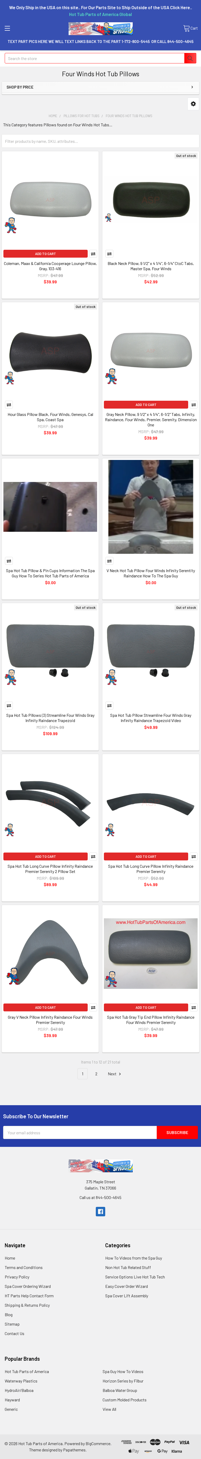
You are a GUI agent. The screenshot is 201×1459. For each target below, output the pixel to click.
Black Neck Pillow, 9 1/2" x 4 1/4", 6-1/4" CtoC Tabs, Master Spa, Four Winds (151, 266)
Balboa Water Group (120, 1390)
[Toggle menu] (7, 28)
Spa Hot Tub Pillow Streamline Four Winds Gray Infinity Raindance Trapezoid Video (150, 718)
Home (10, 1257)
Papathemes (74, 1449)
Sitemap (12, 1323)
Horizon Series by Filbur (123, 1380)
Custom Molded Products (125, 1399)
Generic (11, 1409)
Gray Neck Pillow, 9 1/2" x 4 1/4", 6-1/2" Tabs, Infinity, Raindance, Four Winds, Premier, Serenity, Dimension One (151, 419)
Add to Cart (45, 254)
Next (112, 1073)
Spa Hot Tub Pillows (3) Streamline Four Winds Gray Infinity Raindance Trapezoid (50, 718)
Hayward (12, 1399)
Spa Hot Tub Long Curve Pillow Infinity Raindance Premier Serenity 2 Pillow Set (50, 869)
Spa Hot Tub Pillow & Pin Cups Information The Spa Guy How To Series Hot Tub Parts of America (50, 573)
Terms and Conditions (24, 1267)
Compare (93, 254)
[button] (193, 103)
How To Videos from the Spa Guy (133, 1257)
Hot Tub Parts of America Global (100, 14)
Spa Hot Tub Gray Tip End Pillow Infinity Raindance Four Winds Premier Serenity (150, 1020)
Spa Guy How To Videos (123, 1371)
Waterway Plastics (21, 1380)
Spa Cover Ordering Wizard (28, 1286)
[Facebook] (100, 1211)
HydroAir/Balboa (19, 1390)
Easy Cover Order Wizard (126, 1286)
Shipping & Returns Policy (27, 1305)
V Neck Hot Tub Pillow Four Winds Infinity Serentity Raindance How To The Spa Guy (151, 573)
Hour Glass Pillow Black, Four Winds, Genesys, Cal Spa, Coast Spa (50, 417)
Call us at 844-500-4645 (100, 1197)
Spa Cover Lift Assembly (126, 1295)
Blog (9, 1314)
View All (109, 1409)
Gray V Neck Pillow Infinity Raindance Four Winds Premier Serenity (50, 1020)
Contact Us (14, 1333)
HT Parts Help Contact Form (29, 1295)
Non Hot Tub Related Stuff (128, 1267)
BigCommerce (98, 1443)
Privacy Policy (17, 1276)
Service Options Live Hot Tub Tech (135, 1276)
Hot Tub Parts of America (27, 1371)
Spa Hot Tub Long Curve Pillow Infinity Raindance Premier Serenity (150, 869)
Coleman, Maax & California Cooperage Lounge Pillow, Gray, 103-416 (50, 266)
